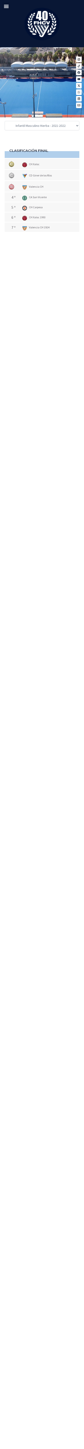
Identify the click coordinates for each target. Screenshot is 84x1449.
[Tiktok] (79, 66)
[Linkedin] (79, 99)
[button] (6, 6)
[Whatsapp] (79, 92)
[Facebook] (79, 72)
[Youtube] (79, 79)
